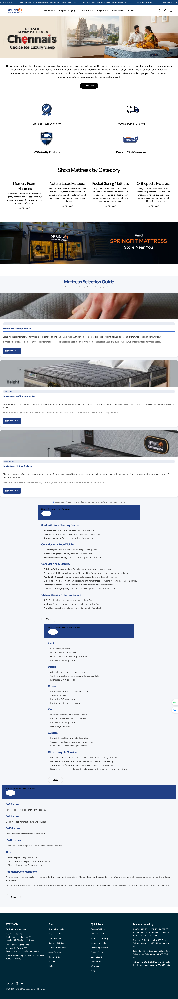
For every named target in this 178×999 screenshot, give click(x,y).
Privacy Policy (97, 952)
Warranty (95, 966)
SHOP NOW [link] (24, 208)
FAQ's (50, 966)
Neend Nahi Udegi (56, 943)
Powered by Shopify (39, 989)
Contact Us (96, 961)
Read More (13, 350)
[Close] (46, 513)
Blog (93, 970)
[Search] (159, 10)
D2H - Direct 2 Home (100, 934)
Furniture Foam (55, 938)
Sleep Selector (54, 952)
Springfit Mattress (21, 989)
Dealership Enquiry (99, 947)
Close (48, 619)
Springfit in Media (98, 943)
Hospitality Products (57, 929)
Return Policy (54, 957)
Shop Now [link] (89, 85)
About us (52, 961)
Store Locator (97, 957)
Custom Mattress (56, 934)
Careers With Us (98, 929)
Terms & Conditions (57, 947)
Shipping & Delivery (99, 938)
